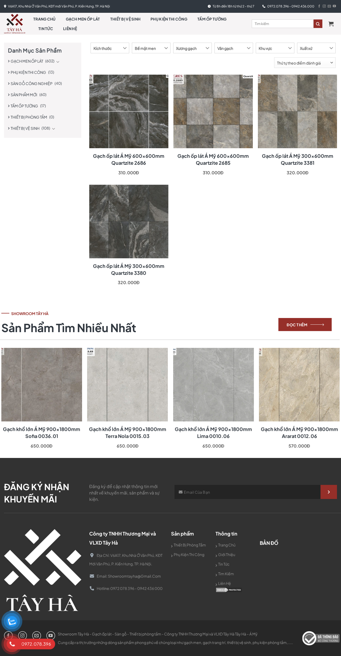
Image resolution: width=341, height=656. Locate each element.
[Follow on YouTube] (334, 6)
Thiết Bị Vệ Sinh (125, 19)
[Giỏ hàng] (332, 23)
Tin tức (45, 28)
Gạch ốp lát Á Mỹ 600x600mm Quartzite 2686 (128, 159)
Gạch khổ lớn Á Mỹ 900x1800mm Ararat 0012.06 (299, 432)
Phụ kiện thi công (169, 19)
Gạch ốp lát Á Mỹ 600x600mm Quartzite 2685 (213, 159)
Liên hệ (70, 28)
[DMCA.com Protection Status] (229, 589)
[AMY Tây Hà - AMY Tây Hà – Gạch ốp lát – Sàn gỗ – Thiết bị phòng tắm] (14, 24)
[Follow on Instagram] (324, 6)
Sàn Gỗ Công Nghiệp (31, 83)
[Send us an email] (329, 6)
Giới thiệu (226, 554)
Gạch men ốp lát (83, 19)
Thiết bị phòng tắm (29, 117)
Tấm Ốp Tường (211, 19)
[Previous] (12, 385)
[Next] (329, 385)
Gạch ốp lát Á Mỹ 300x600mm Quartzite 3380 (128, 269)
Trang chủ (44, 19)
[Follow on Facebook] (319, 6)
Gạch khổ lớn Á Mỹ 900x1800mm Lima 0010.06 (213, 432)
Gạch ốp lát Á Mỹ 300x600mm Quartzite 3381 (297, 159)
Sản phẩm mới (24, 94)
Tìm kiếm (226, 573)
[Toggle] (58, 61)
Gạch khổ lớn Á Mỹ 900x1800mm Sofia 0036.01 (41, 432)
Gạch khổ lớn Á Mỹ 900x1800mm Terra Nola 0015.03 (127, 432)
